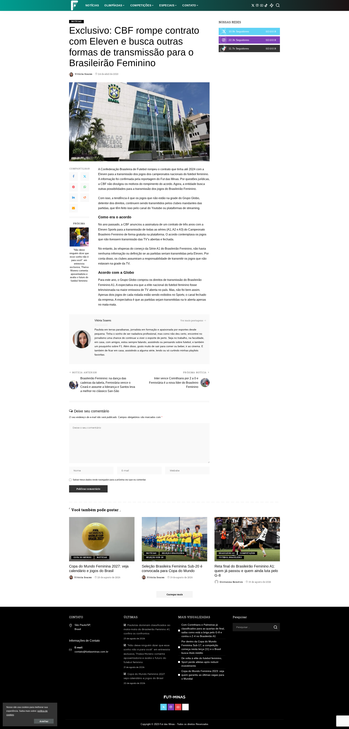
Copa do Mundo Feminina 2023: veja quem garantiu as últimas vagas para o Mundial (202, 675)
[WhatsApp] (84, 187)
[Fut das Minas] (74, 5)
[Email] (73, 208)
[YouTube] (261, 5)
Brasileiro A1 (227, 553)
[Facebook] (73, 176)
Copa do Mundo (82, 557)
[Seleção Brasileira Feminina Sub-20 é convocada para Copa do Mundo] (174, 539)
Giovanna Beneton (231, 581)
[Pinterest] (73, 187)
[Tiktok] (266, 5)
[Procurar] (278, 5)
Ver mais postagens (191, 320)
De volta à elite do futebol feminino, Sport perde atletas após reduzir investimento (201, 662)
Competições (247, 553)
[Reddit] (84, 197)
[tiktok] (249, 48)
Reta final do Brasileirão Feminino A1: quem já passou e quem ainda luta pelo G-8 (246, 570)
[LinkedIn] (73, 197)
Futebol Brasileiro (230, 557)
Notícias (76, 21)
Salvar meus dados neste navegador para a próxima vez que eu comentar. (109, 479)
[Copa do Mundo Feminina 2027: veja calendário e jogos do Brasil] (102, 539)
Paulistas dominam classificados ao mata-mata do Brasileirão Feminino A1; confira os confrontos (147, 629)
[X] (252, 5)
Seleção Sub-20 (155, 557)
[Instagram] (257, 5)
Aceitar (43, 721)
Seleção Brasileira (173, 553)
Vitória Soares (83, 73)
